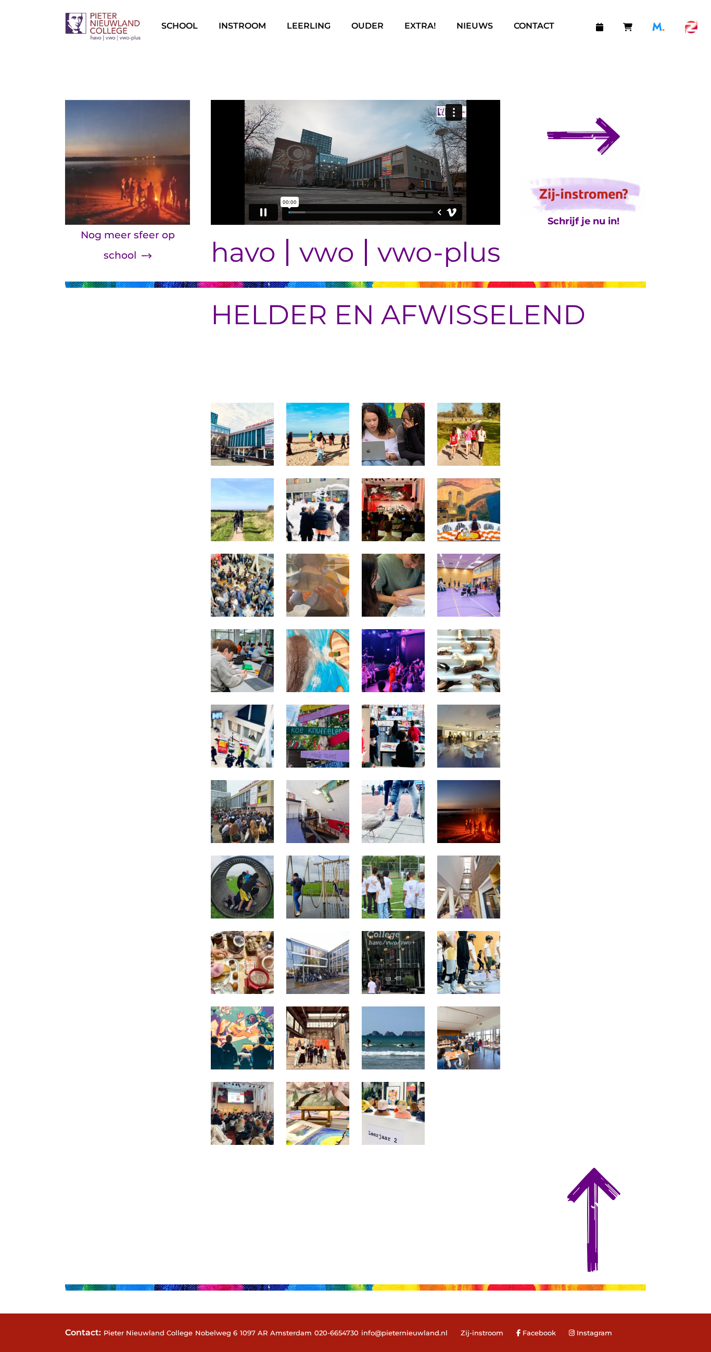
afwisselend (483, 314)
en (354, 314)
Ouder (367, 26)
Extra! (420, 26)
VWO (326, 252)
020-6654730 (336, 1333)
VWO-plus (438, 252)
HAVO (243, 252)
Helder (269, 314)
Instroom (242, 26)
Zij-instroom (482, 1333)
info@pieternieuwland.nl (404, 1333)
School (179, 26)
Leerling (309, 26)
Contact (534, 26)
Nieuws (474, 26)
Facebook (538, 1333)
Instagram (594, 1333)
